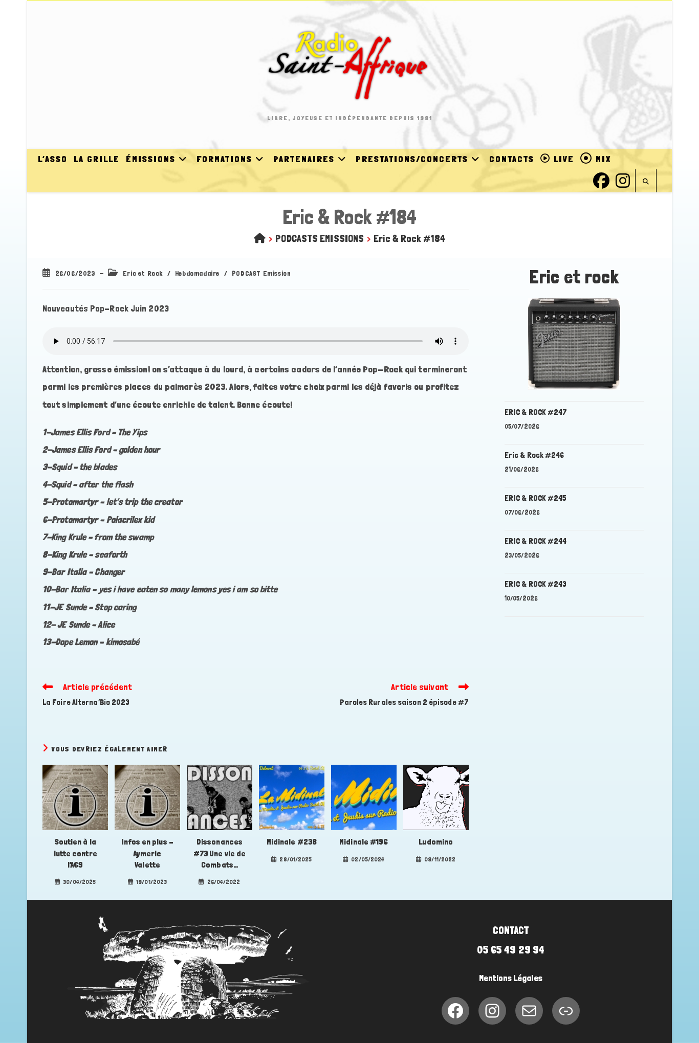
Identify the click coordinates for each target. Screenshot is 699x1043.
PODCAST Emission (261, 273)
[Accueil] (260, 238)
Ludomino (436, 842)
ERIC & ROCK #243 (536, 584)
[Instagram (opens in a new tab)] (623, 179)
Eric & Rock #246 (534, 455)
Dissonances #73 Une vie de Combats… (219, 853)
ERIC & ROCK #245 (536, 498)
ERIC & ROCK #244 (536, 541)
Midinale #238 (292, 842)
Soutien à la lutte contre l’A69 (75, 853)
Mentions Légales (510, 978)
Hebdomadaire (197, 273)
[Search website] (646, 182)
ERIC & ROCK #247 (536, 412)
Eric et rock (574, 277)
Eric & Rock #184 (409, 238)
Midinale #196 (363, 842)
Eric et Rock (143, 273)
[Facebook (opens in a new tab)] (601, 179)
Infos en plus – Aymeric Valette (147, 853)
